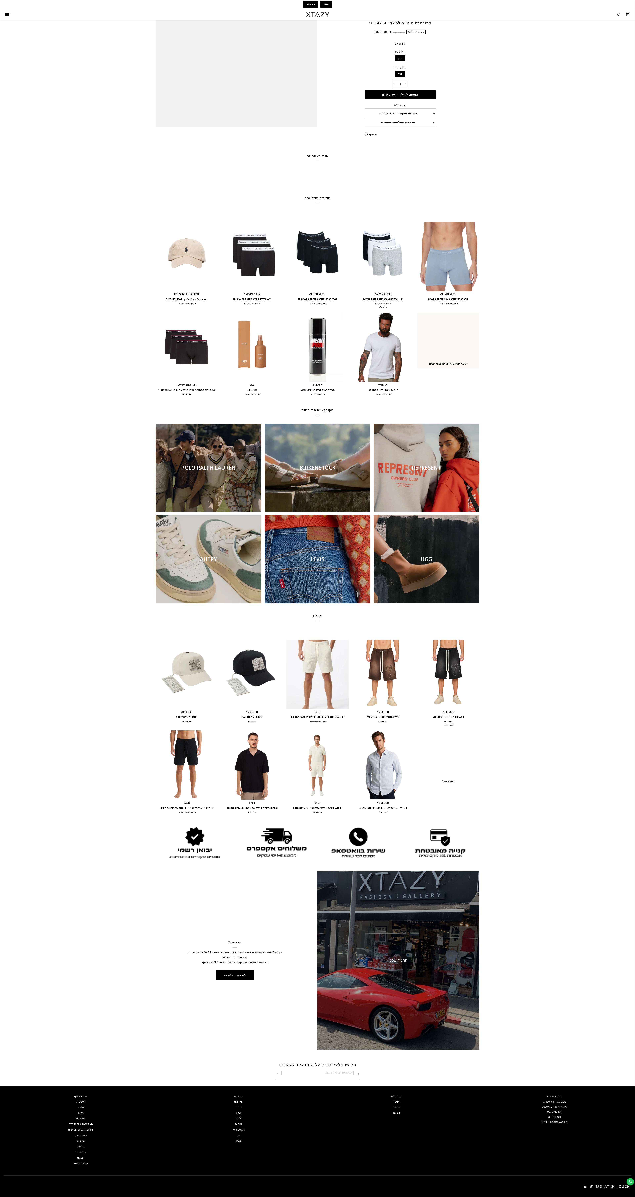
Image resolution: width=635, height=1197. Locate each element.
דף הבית (238, 1101)
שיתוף (373, 134)
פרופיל (396, 1107)
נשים (238, 1112)
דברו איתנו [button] (554, 1096)
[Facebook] (597, 1186)
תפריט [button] (238, 1096)
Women (311, 4)
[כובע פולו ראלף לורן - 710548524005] (187, 256)
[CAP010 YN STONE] (187, 674)
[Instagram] (585, 1186)
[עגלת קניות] (628, 14)
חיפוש (81, 1107)
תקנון (81, 1112)
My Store (400, 44)
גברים (238, 1107)
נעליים (238, 1124)
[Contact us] (630, 1181)
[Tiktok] (591, 1186)
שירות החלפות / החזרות (80, 1129)
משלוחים (80, 1118)
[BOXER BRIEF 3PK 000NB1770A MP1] (383, 256)
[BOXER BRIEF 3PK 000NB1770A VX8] (448, 256)
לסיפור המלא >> (235, 975)
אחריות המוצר (80, 1163)
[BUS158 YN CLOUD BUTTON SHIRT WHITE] (383, 764)
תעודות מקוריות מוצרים (81, 1124)
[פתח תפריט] (7, 14)
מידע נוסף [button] (80, 1096)
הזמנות (81, 1157)
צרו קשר (80, 1140)
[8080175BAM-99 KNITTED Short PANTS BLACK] (187, 764)
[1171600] (252, 347)
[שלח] (277, 1074)
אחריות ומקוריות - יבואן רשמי (398, 113)
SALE (238, 1140)
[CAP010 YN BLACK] (252, 674)
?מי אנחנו (81, 1101)
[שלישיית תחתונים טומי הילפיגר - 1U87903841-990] (187, 347)
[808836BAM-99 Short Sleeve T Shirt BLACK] (252, 764)
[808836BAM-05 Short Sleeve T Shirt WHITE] (317, 764)
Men (326, 4)
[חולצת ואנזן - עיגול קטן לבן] (383, 347)
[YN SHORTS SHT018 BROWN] (383, 674)
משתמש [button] (396, 1096)
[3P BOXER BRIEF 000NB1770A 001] (252, 256)
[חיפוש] (619, 14)
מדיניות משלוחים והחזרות (397, 122)
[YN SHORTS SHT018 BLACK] (448, 674)
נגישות (80, 1146)
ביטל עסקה (81, 1135)
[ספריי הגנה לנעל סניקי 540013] (317, 347)
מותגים (238, 1135)
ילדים (238, 1118)
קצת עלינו (81, 1152)
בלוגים (396, 1112)
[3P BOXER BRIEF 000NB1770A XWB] (317, 256)
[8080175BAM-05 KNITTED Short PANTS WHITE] (317, 674)
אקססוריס (238, 1129)
